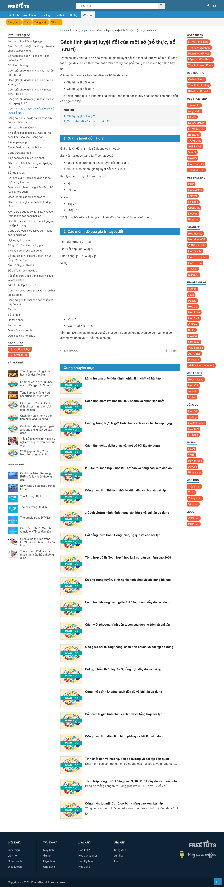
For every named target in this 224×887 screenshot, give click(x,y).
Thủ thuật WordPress (200, 65)
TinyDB (192, 269)
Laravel (192, 196)
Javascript (194, 105)
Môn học (88, 15)
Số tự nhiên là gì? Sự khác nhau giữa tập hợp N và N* (36, 383)
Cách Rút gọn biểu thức (21, 265)
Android (192, 391)
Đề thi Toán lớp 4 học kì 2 (22, 270)
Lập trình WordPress (200, 59)
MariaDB (193, 275)
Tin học (74, 15)
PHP (191, 184)
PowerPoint (195, 460)
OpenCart (194, 207)
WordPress (29, 15)
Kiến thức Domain (198, 91)
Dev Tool (193, 429)
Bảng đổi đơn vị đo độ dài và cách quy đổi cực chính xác (30, 120)
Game (47, 855)
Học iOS (193, 385)
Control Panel (196, 423)
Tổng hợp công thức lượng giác (26, 245)
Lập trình (13, 15)
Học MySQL (195, 233)
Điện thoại (49, 861)
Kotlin (191, 330)
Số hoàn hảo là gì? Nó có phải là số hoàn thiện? (28, 58)
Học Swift (193, 318)
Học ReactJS (196, 164)
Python (192, 289)
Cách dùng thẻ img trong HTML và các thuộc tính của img (37, 542)
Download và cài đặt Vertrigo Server (37, 487)
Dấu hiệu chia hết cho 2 (21, 330)
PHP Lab (193, 524)
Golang (192, 336)
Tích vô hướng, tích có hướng (25, 250)
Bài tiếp (171, 350)
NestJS (192, 158)
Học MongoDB (196, 239)
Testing (192, 417)
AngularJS (194, 111)
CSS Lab (193, 518)
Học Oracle (194, 251)
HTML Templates (198, 42)
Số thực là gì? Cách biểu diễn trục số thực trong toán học (29, 180)
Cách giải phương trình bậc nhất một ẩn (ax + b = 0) (31, 73)
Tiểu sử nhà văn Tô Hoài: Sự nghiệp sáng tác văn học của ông (37, 442)
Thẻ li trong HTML (31, 496)
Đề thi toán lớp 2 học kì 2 (22, 285)
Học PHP (84, 850)
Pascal (192, 300)
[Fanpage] (208, 6)
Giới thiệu (14, 850)
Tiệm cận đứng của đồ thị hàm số (27, 147)
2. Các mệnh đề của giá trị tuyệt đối (87, 121)
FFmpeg (193, 435)
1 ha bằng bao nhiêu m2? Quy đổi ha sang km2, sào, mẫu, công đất (29, 135)
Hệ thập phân (16, 320)
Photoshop (194, 472)
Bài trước (71, 350)
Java (191, 295)
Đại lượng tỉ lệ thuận (19, 240)
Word (191, 455)
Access (192, 466)
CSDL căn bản (196, 245)
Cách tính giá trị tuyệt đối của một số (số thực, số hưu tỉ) (31, 111)
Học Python (85, 861)
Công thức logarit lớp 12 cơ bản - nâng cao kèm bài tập (30, 233)
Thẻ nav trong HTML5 (33, 507)
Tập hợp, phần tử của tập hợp (25, 41)
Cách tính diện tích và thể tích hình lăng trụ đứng (36, 417)
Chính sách (15, 861)
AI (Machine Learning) (201, 365)
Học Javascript (87, 855)
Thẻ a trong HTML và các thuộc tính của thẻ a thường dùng (37, 555)
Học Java (84, 866)
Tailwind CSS (196, 170)
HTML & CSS (196, 129)
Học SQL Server (197, 257)
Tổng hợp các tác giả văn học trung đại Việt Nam (35, 394)
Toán (27, 22)
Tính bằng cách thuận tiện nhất (26, 158)
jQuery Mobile (196, 123)
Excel (191, 449)
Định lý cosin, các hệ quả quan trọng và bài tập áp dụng (31, 223)
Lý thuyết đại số (19, 355)
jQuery (192, 117)
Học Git (192, 411)
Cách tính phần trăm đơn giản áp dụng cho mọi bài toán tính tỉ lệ (30, 165)
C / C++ (192, 324)
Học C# (192, 306)
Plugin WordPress (198, 53)
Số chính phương (18, 65)
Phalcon (193, 202)
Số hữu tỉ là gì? (16, 172)
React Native (195, 379)
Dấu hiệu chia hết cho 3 (21, 335)
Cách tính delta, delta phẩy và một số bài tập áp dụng (31, 293)
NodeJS (193, 213)
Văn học (56, 22)
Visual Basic (195, 348)
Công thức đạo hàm (19, 152)
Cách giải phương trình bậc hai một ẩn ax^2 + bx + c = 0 (30, 92)
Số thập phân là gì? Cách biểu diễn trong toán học (35, 452)
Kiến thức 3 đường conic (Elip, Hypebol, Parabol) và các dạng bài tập (31, 214)
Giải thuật (193, 342)
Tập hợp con (15, 325)
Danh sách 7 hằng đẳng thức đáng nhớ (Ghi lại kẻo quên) (30, 189)
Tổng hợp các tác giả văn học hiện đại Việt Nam (35, 373)
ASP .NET (194, 353)
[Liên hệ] (214, 6)
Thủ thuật (59, 15)
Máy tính (48, 850)
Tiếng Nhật (40, 22)
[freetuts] (33, 5)
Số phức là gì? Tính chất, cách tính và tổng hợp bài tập (29, 258)
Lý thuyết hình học (20, 349)
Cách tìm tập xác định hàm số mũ (27, 197)
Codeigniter (195, 190)
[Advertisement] (31, 616)
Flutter (192, 397)
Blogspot (193, 219)
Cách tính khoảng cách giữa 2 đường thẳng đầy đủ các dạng (37, 429)
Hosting (45, 15)
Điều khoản (15, 866)
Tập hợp (12, 309)
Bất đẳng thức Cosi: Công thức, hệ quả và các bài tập (30, 278)
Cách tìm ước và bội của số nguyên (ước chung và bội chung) (31, 48)
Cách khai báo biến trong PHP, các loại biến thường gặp (36, 476)
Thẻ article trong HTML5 (35, 517)
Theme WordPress (199, 47)
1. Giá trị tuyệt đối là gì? (79, 116)
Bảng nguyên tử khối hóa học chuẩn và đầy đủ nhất (30, 302)
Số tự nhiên (14, 315)
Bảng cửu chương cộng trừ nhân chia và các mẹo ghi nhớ (31, 101)
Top (217, 882)
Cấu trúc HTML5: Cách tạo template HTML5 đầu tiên (36, 529)
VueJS (192, 152)
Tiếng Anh (14, 22)
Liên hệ (12, 855)
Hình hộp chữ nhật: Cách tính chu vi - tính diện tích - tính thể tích (36, 406)
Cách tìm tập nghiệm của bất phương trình (29, 204)
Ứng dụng (49, 866)
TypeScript (194, 140)
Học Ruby (194, 312)
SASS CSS (195, 146)
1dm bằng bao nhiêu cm (22, 127)
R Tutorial (194, 359)
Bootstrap (193, 134)
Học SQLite (195, 263)
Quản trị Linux (196, 79)
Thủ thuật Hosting (198, 85)
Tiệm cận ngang (17, 142)
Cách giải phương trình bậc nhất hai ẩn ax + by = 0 (30, 82)
